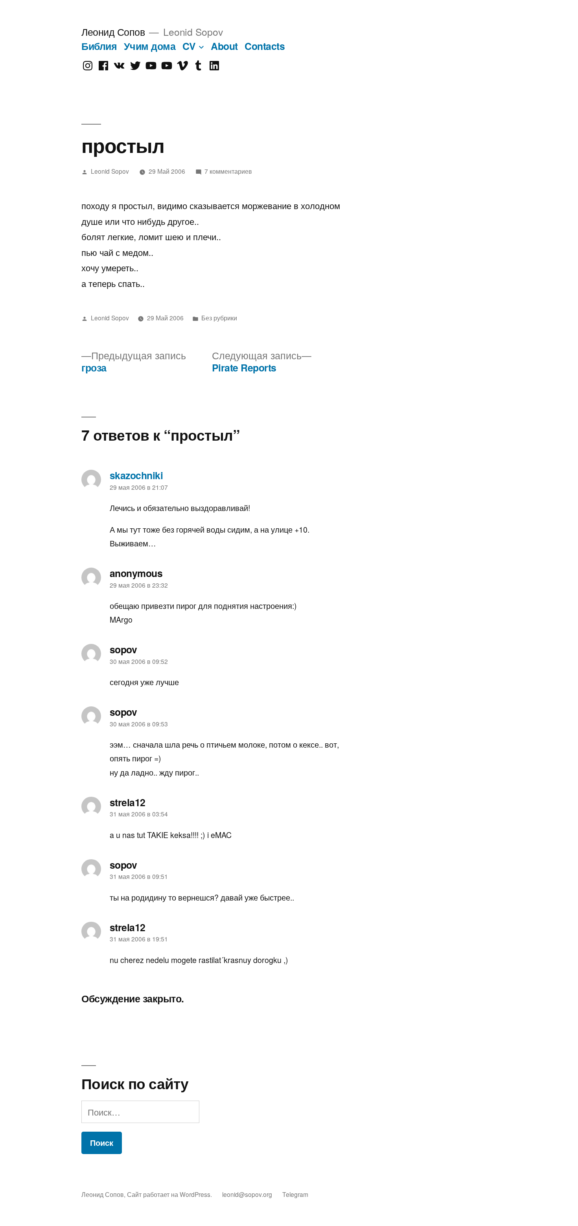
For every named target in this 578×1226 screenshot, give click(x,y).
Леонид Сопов (113, 32)
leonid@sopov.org (247, 1194)
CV (189, 46)
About (224, 46)
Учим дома (150, 46)
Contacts (265, 46)
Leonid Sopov (110, 171)
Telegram (295, 1194)
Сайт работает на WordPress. (170, 1194)
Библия (99, 46)
